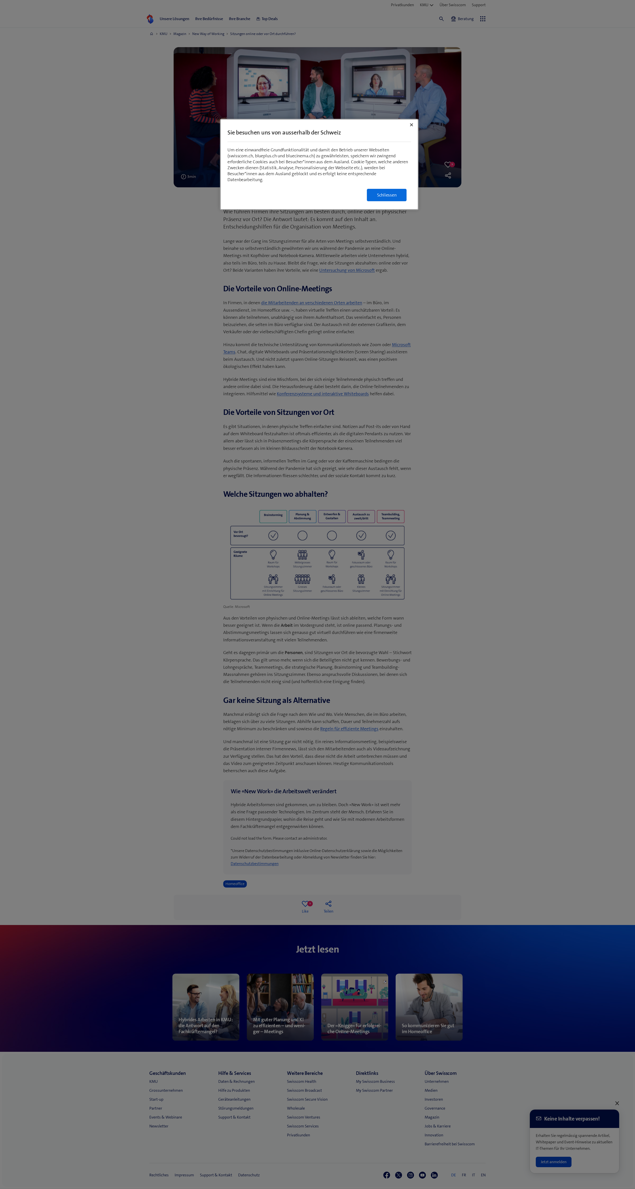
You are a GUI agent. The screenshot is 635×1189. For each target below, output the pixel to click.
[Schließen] (411, 124)
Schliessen (387, 195)
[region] (319, 164)
